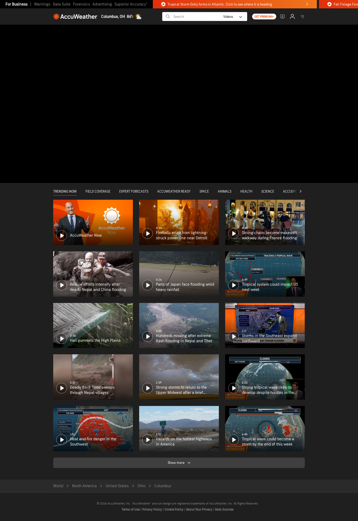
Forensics (81, 4)
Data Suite (61, 4)
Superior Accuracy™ (131, 4)
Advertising (102, 4)
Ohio (141, 486)
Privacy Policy (152, 509)
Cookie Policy (174, 509)
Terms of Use (131, 509)
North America (84, 486)
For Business (17, 4)
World (58, 486)
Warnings (42, 4)
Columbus (162, 486)
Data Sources (224, 509)
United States (117, 486)
